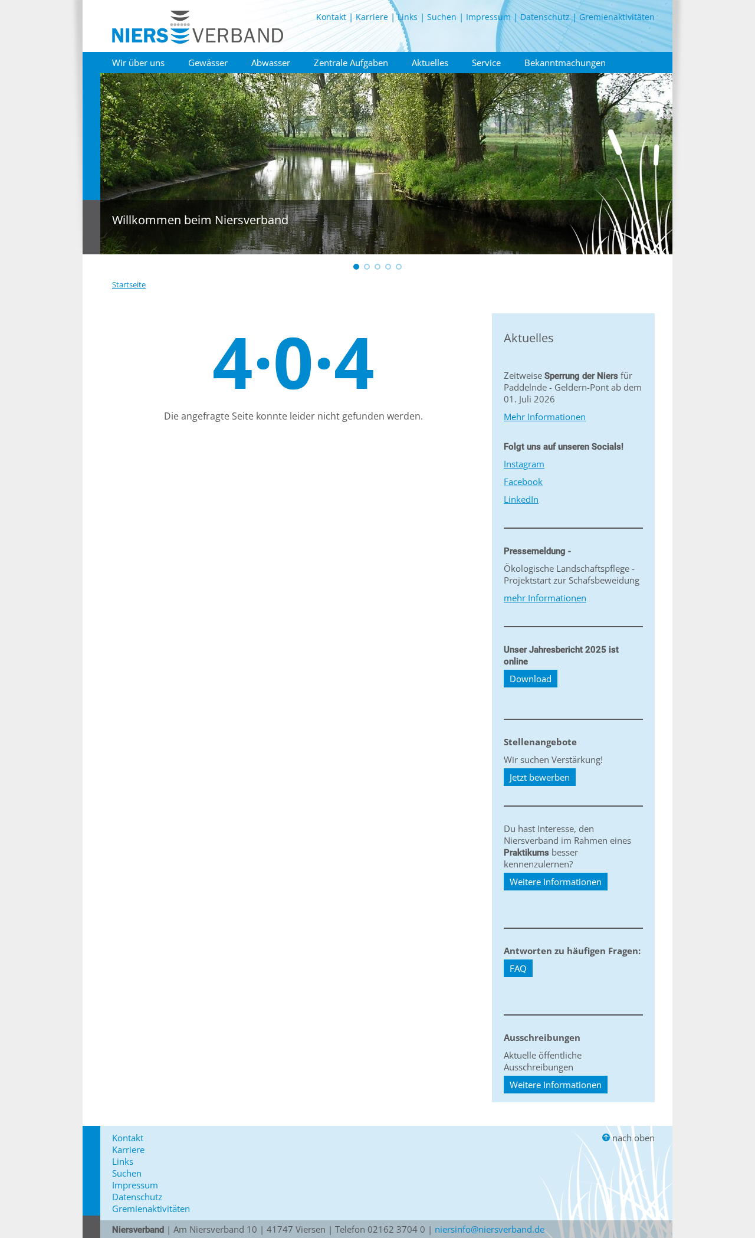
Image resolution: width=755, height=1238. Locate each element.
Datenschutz (545, 16)
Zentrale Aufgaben (351, 62)
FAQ (518, 968)
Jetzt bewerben (540, 777)
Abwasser (270, 62)
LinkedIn (521, 499)
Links (408, 16)
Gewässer (208, 62)
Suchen (442, 16)
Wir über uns (138, 62)
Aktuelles (430, 62)
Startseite (129, 284)
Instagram (524, 464)
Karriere (372, 16)
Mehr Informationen (545, 417)
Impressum (488, 16)
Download (531, 678)
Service (486, 62)
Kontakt (331, 16)
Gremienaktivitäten (617, 16)
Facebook (523, 481)
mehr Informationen (545, 598)
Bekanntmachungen (565, 62)
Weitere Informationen (556, 881)
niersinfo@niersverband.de (489, 1229)
